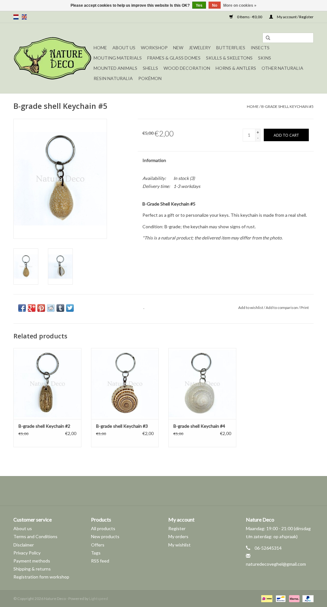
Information (154, 160)
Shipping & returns (32, 568)
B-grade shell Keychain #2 (44, 426)
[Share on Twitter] (70, 308)
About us (22, 528)
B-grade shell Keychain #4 (199, 426)
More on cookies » (239, 5)
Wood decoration (187, 68)
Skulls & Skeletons (229, 58)
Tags (96, 552)
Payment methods (31, 560)
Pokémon (150, 78)
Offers (97, 544)
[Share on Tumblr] (60, 308)
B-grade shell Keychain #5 (287, 106)
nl (16, 17)
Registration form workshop (41, 576)
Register (177, 528)
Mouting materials (118, 58)
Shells (150, 68)
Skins (264, 58)
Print (304, 307)
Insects (260, 47)
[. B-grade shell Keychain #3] (125, 383)
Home (100, 47)
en (24, 17)
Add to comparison (282, 307)
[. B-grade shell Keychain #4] (202, 383)
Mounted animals (115, 68)
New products (105, 536)
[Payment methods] (266, 598)
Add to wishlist (250, 307)
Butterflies (230, 47)
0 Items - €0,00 (249, 16)
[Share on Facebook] (22, 308)
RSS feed (100, 560)
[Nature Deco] (52, 58)
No (214, 5)
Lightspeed (98, 598)
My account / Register (295, 16)
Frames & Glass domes (174, 58)
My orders (178, 536)
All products (103, 528)
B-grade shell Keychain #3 (122, 426)
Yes (199, 5)
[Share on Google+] (31, 308)
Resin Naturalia (113, 78)
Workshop (154, 47)
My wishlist (179, 544)
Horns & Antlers (236, 68)
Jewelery (200, 47)
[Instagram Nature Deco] (169, 491)
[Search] (267, 38)
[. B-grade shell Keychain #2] (47, 383)
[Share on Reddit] (51, 308)
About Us (123, 47)
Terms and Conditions (35, 536)
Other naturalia (282, 68)
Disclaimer (23, 544)
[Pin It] (41, 308)
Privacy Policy (27, 552)
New (178, 47)
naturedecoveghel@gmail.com (276, 564)
